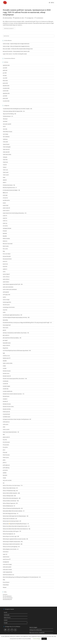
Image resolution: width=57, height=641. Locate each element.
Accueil (5, 612)
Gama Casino (5, 327)
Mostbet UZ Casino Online (8, 406)
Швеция (4, 587)
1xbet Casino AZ (6, 149)
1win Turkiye (5, 134)
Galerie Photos (7, 617)
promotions (5, 470)
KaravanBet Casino (7, 343)
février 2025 (5, 80)
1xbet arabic (5, 141)
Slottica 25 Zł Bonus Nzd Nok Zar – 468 (11, 500)
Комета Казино (6, 582)
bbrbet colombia (6, 238)
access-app (5, 195)
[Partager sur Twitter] (5, 629)
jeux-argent (5, 340)
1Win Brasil (5, 118)
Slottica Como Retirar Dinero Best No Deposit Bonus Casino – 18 (16, 526)
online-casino (5, 424)
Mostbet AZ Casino (7, 371)
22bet (4, 177)
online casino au (6, 421)
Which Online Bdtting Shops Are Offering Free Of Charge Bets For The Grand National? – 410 (22, 577)
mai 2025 (5, 75)
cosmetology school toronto (9, 307)
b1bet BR (5, 231)
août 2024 (5, 95)
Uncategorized (30, 18)
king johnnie (5, 348)
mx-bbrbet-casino (6, 416)
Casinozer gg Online (7, 302)
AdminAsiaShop (8, 18)
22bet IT (4, 182)
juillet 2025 (5, 70)
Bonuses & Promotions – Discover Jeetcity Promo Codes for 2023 (16, 51)
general (4, 330)
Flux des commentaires (7, 597)
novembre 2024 (6, 88)
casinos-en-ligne (6, 299)
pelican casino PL (6, 437)
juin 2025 (5, 73)
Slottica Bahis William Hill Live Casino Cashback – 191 (13, 511)
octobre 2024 (5, 90)
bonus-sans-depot (6, 253)
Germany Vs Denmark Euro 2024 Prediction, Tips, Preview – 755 (16, 332)
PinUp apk (5, 452)
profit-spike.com (6, 465)
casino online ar (6, 279)
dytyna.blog (5, 320)
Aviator (4, 203)
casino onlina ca (6, 276)
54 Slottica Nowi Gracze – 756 (9, 185)
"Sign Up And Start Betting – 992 (9, 113)
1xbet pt (4, 167)
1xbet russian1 (6, 174)
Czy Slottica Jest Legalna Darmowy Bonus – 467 (12, 315)
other (4, 427)
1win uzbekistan (6, 136)
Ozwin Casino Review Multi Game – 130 (11, 432)
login (4, 353)
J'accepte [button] (44, 638)
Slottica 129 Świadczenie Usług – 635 (10, 490)
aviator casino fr (6, 210)
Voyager (6, 622)
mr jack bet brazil (6, 414)
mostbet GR (5, 383)
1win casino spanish (7, 124)
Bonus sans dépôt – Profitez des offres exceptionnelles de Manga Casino (18, 48)
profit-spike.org (6, 467)
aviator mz (5, 220)
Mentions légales (33, 627)
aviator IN (5, 215)
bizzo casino (5, 248)
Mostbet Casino (6, 373)
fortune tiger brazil (6, 325)
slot (3, 483)
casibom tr (5, 269)
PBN (4, 434)
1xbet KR (5, 164)
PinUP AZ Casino (6, 455)
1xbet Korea (5, 162)
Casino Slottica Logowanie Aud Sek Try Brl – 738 (12, 284)
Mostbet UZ (5, 401)
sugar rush (5, 554)
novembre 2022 (6, 101)
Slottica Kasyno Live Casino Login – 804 (11, 536)
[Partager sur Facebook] (8, 629)
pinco (4, 449)
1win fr (4, 126)
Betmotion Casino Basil (7, 243)
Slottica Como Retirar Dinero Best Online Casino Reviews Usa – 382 (16, 528)
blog (4, 251)
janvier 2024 (5, 98)
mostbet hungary (6, 386)
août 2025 (5, 67)
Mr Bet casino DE (6, 411)
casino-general (6, 292)
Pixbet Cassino (6, 457)
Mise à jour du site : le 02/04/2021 (37, 632)
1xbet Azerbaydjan (7, 146)
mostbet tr (5, 399)
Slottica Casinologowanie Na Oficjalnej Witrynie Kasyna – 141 (16, 523)
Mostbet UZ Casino (7, 404)
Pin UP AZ (5, 439)
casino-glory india (6, 294)
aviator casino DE (6, 208)
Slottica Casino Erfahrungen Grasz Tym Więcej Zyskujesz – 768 (15, 516)
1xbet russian (5, 172)
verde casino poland (7, 567)
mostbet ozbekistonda (7, 391)
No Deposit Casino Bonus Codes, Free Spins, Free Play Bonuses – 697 (17, 419)
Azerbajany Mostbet (7, 228)
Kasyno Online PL (6, 345)
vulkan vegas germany (7, 572)
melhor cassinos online (7, 363)
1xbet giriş (5, 157)
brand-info (5, 266)
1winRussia (5, 139)
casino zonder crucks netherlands (10, 289)
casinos (4, 297)
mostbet (4, 368)
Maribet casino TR (6, 358)
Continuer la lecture (9, 29)
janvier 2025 (5, 83)
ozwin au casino (6, 429)
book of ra (5, 261)
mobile (4, 365)
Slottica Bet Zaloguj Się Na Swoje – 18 (10, 513)
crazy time (5, 309)
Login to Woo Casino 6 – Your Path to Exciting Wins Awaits (15, 54)
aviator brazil (5, 205)
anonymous (5, 197)
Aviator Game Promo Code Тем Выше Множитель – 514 (14, 213)
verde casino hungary (7, 564)
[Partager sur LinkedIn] (15, 629)
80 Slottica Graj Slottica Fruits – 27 (10, 187)
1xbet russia (5, 169)
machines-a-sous (6, 355)
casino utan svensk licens (8, 287)
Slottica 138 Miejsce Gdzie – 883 (9, 495)
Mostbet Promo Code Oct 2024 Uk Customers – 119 (13, 393)
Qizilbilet (4, 472)
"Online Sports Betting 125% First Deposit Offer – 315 (14, 111)
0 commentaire (39, 18)
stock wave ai (5, 551)
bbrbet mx (5, 241)
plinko (4, 460)
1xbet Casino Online (7, 154)
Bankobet (5, 233)
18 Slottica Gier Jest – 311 (8, 116)
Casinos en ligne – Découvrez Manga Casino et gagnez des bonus (16, 46)
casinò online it (6, 281)
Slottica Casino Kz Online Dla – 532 (10, 518)
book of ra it (5, 264)
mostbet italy (5, 388)
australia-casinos (6, 200)
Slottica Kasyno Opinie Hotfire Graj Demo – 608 (12, 544)
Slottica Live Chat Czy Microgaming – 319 (11, 546)
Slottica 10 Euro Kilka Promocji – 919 (10, 488)
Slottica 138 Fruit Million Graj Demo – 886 (11, 493)
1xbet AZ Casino (6, 144)
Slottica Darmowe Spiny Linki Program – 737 (12, 531)
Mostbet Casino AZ (7, 376)
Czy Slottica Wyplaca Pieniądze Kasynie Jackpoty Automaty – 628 (16, 317)
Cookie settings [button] (36, 638)
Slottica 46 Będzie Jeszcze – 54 (9, 505)
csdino (4, 312)
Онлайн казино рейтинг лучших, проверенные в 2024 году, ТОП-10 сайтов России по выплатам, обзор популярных (27, 12)
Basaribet (5, 236)
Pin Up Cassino (6, 444)
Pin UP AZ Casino (6, 442)
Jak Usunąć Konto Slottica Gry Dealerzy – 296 (12, 337)
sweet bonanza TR (6, 559)
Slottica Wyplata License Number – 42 (10, 549)
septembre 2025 (6, 65)
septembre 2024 (6, 93)
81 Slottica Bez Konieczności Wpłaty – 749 (11, 190)
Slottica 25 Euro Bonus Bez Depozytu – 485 (11, 498)
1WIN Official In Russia (7, 131)
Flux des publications (7, 596)
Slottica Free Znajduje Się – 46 (9, 533)
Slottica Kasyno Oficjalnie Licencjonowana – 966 (12, 541)
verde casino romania (7, 569)
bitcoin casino (6, 246)
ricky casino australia (7, 480)
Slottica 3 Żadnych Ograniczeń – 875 (10, 503)
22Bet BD (5, 180)
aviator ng (5, 223)
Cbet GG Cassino (6, 304)
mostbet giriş (5, 381)
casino (4, 271)
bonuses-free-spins (7, 256)
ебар (4, 579)
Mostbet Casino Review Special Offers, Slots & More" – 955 (15, 378)
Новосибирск (6, 584)
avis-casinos (5, 225)
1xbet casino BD (6, 152)
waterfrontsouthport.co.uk (8, 574)
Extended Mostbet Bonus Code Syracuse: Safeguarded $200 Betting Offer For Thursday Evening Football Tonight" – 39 (27, 322)
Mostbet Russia (6, 396)
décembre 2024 (6, 85)
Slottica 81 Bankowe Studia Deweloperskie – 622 (13, 508)
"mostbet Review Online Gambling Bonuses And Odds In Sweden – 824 (17, 108)
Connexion (5, 594)
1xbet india (5, 159)
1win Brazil (5, 121)
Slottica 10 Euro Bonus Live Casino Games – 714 (12, 485)
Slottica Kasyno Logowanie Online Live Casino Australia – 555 (15, 539)
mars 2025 (5, 78)
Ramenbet (5, 475)
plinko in (4, 462)
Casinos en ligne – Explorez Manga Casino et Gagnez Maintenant (16, 43)
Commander (6, 615)
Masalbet (5, 360)
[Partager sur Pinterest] (12, 629)
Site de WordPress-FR (7, 599)
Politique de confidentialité (36, 630)
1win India (5, 129)
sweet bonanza (6, 556)
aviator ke (5, 218)
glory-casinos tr (6, 335)
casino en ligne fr (6, 274)
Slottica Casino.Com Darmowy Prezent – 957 (12, 521)
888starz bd (5, 192)
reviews (4, 477)
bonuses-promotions (7, 258)
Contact (5, 620)
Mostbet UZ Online (7, 409)
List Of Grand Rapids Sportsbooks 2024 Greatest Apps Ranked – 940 (17, 350)
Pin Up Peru (5, 447)
